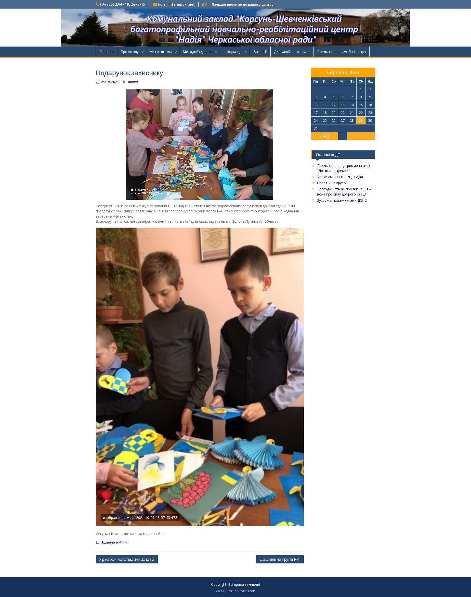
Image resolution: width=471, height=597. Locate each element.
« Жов (324, 136)
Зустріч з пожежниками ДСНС (342, 200)
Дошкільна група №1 (280, 559)
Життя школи (161, 51)
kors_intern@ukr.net (176, 4)
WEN (220, 590)
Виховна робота (115, 542)
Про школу (130, 51)
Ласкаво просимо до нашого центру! (243, 4)
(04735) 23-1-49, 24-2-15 (122, 4)
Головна (106, 51)
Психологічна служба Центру (341, 51)
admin (133, 81)
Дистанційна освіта (290, 51)
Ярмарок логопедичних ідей (126, 559)
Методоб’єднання (197, 51)
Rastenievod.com (241, 590)
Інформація (232, 51)
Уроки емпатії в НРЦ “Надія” (340, 176)
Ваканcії (260, 51)
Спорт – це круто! (332, 183)
